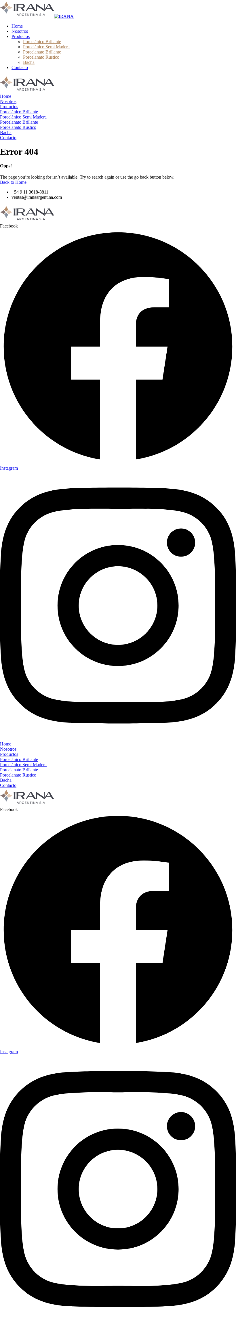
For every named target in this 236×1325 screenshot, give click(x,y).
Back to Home (13, 182)
